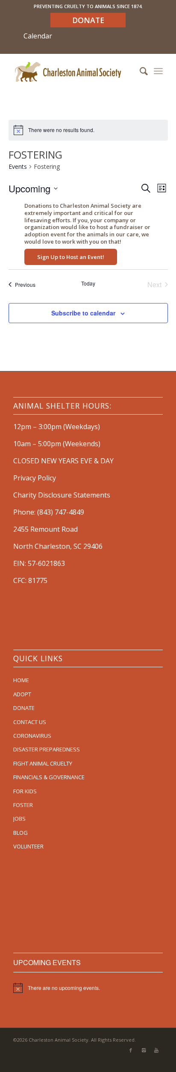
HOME (21, 680)
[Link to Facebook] (130, 1050)
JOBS (19, 818)
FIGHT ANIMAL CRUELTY (42, 763)
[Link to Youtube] (156, 1050)
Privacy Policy (34, 478)
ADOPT (22, 694)
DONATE (24, 708)
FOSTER (23, 805)
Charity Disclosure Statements (61, 495)
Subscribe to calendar (83, 313)
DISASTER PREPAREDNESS (46, 749)
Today (88, 283)
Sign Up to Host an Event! (70, 257)
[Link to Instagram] (143, 1050)
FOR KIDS (25, 791)
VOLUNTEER (28, 846)
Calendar (37, 36)
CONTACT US (29, 722)
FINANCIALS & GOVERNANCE (49, 777)
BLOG (20, 832)
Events (18, 166)
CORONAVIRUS (32, 735)
